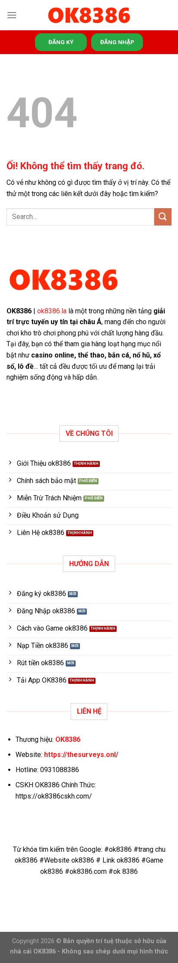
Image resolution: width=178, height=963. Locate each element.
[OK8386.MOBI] (89, 15)
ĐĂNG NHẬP (117, 42)
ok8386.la (52, 311)
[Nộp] (163, 216)
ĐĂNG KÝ (60, 42)
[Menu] (11, 15)
